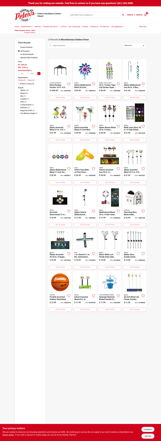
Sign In (130, 15)
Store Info (143, 27)
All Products (24, 51)
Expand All (31, 80)
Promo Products (26, 47)
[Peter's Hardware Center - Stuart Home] (25, 15)
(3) (24, 93)
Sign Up (139, 15)
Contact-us (94, 27)
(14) (24, 90)
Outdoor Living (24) (27, 84)
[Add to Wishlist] (69, 84)
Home (17, 27)
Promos (64, 27)
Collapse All (22, 80)
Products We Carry (50, 27)
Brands (85, 27)
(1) (23, 96)
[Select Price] (38, 73)
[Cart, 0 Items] (145, 15)
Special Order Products (29, 57)
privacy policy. (8, 435)
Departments (26, 27)
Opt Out (148, 436)
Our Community (74, 27)
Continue (148, 429)
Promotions (104, 27)
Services (38, 27)
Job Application (117, 27)
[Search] (123, 15)
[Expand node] (18, 83)
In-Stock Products (27, 54)
